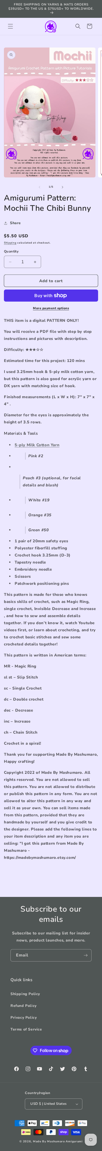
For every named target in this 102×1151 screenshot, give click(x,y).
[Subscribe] (85, 955)
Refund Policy (23, 1005)
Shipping (10, 243)
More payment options (51, 308)
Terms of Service (26, 1029)
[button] (10, 26)
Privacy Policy (23, 1017)
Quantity (11, 251)
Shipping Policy (25, 993)
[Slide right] (62, 187)
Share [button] (15, 222)
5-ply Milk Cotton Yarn (37, 445)
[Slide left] (39, 187)
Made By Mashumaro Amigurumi (58, 1141)
